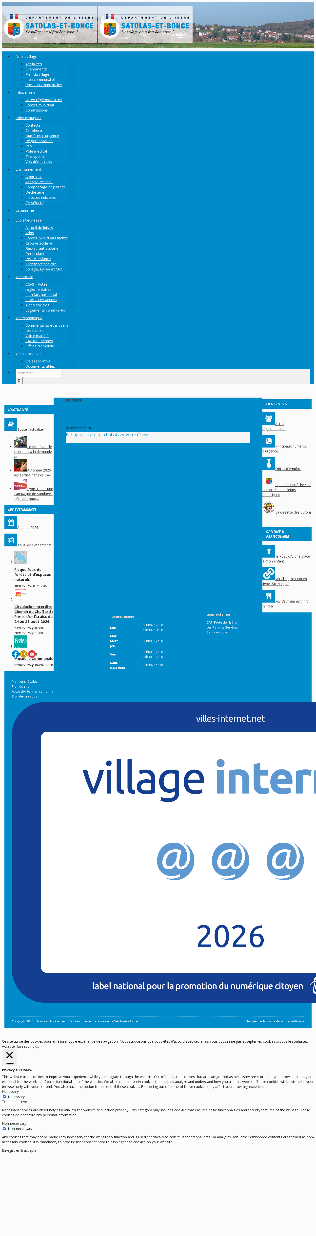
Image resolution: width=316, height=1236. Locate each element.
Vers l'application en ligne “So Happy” (284, 581)
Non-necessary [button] (14, 1123)
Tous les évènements (34, 545)
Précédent (74, 400)
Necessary (16, 1096)
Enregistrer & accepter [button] (20, 1150)
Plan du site (20, 686)
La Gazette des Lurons (293, 512)
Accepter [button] (9, 1046)
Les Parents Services (222, 627)
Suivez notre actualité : (29, 647)
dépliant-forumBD (80, 419)
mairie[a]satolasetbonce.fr (32, 639)
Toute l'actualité (30, 429)
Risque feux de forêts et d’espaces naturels (32, 574)
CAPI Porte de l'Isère (222, 622)
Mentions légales (25, 681)
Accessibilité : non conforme (33, 691)
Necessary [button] (10, 1091)
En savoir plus (28, 1046)
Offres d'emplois (288, 468)
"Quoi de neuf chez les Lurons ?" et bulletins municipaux (286, 489)
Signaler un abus (24, 696)
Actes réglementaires (274, 426)
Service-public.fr (219, 632)
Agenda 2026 (27, 527)
